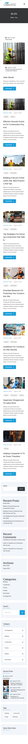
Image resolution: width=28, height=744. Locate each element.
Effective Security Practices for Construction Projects (13, 124)
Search (5, 485)
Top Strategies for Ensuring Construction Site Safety (14, 237)
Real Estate (13, 173)
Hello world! (8, 39)
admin (10, 112)
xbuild (4, 543)
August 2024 (6, 568)
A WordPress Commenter (10, 539)
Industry (6, 342)
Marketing (15, 716)
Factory (12, 116)
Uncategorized (7, 596)
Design (6, 716)
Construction (14, 395)
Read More (8, 88)
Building (6, 116)
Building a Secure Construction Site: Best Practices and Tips (13, 181)
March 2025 (6, 565)
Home (12, 17)
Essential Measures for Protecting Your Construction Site (13, 293)
